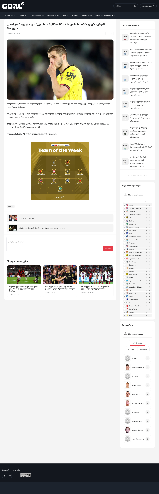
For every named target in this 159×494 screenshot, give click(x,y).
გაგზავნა (108, 248)
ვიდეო (66, 15)
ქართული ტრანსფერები (105, 15)
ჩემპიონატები (38, 15)
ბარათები (143, 349)
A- (107, 33)
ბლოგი (75, 15)
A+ (111, 33)
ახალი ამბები (10, 15)
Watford (10, 206)
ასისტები (131, 349)
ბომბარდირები (137, 342)
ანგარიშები (87, 15)
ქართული (24, 15)
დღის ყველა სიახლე (137, 175)
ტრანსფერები (53, 15)
